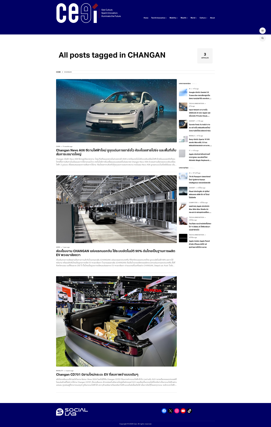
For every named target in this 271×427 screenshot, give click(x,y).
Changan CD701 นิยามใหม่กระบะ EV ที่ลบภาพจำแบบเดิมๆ (97, 374)
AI (189, 89)
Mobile (192, 136)
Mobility (59, 371)
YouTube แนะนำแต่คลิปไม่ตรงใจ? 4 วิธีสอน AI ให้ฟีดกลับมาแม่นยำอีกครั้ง (200, 227)
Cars (58, 146)
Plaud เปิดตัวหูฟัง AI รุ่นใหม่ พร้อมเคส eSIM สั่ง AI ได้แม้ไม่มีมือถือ (199, 195)
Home (58, 72)
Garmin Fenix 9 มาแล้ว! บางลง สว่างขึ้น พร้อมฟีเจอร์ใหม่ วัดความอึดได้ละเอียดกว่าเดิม (200, 128)
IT (189, 150)
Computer (193, 203)
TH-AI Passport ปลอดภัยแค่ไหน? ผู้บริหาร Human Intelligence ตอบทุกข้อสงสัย (200, 180)
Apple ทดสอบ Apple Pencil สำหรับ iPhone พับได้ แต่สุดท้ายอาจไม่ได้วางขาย (199, 244)
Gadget (192, 121)
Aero (58, 247)
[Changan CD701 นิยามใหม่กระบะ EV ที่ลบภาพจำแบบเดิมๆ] (116, 321)
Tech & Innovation (196, 103)
